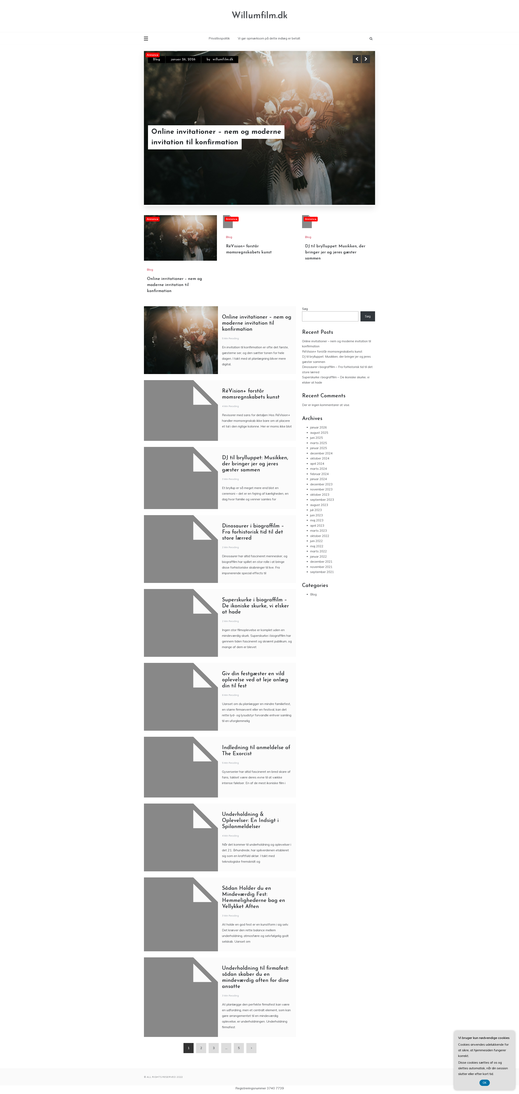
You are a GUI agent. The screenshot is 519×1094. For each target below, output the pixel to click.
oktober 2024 (319, 416)
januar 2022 (318, 514)
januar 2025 (318, 405)
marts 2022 (318, 509)
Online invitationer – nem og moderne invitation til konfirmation (174, 242)
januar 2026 (318, 385)
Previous (357, 59)
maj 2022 (316, 504)
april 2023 (317, 483)
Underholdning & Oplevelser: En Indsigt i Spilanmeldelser (250, 778)
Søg (305, 266)
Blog (156, 59)
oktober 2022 (319, 493)
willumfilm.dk (223, 59)
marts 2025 (318, 400)
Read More (358, 137)
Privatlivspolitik (219, 38)
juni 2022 (316, 498)
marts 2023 (318, 488)
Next (366, 59)
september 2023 (322, 457)
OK (485, 1082)
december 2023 (321, 442)
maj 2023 (316, 478)
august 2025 (319, 390)
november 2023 (321, 447)
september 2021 (322, 529)
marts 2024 (318, 426)
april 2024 (317, 421)
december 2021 (321, 519)
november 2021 (321, 524)
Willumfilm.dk (260, 15)
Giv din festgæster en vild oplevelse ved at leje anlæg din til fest (255, 637)
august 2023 (319, 462)
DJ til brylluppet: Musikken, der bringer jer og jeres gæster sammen (335, 210)
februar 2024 (319, 431)
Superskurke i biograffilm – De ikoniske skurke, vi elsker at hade (255, 563)
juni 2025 (316, 395)
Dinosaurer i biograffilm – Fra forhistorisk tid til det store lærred (253, 490)
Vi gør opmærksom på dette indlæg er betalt (269, 38)
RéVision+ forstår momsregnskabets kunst (212, 137)
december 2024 (321, 411)
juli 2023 (316, 467)
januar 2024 (318, 436)
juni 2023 (316, 473)
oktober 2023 (319, 452)
